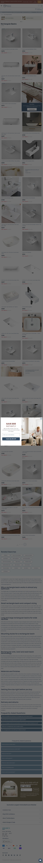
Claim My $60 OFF (11, 439)
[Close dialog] (41, 419)
